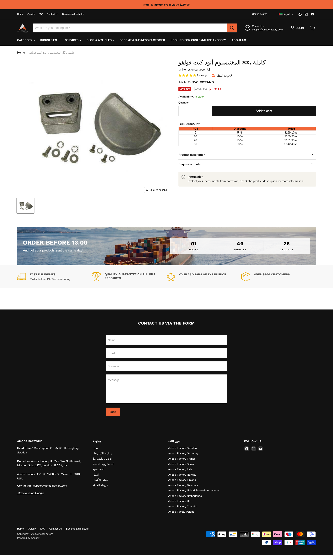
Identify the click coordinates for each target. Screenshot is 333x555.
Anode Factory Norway (182, 474)
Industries (49, 40)
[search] (232, 28)
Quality (31, 14)
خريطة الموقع (100, 485)
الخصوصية (98, 469)
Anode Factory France (182, 458)
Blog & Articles (99, 40)
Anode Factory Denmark (183, 485)
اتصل (96, 474)
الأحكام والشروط (102, 458)
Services (72, 40)
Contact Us (52, 14)
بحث (95, 448)
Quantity (183, 102)
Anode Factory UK (179, 501)
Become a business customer (142, 40)
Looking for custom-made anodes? (198, 40)
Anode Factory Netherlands (185, 495)
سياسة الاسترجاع (102, 453)
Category (25, 40)
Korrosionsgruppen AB (196, 69)
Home (20, 14)
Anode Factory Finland (182, 479)
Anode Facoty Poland (181, 511)
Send (112, 412)
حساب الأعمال (101, 479)
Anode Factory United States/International (193, 490)
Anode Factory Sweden (182, 448)
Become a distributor (73, 14)
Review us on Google (30, 492)
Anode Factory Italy (180, 469)
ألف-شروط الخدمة (103, 464)
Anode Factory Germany (183, 453)
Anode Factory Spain (181, 464)
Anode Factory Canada (182, 506)
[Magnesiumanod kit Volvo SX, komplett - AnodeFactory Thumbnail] (25, 205)
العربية (286, 14)
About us (239, 40)
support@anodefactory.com (267, 29)
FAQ (41, 14)
